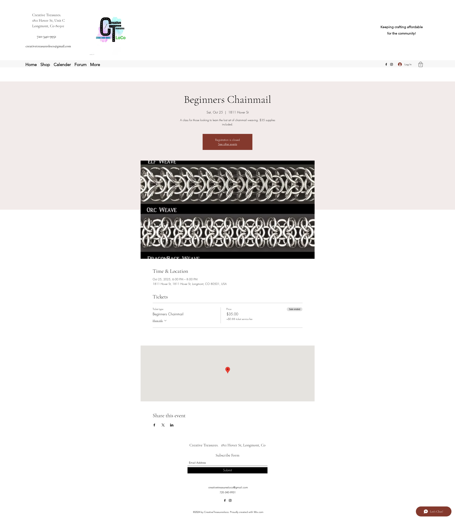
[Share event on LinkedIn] (171, 425)
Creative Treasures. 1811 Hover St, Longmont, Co (228, 445)
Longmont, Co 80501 (48, 26)
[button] (420, 64)
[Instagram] (391, 64)
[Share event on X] (163, 425)
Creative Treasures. (47, 15)
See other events (227, 144)
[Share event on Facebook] (154, 425)
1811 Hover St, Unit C (48, 20)
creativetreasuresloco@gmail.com (48, 46)
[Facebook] (386, 64)
